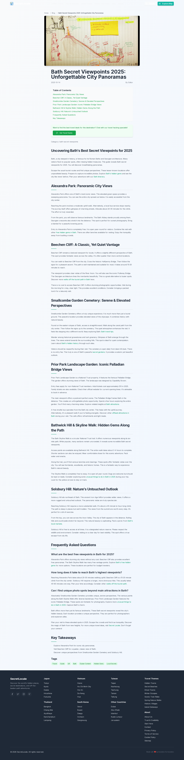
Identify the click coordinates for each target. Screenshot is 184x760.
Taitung (114, 697)
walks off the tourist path (116, 584)
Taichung (114, 690)
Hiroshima (48, 693)
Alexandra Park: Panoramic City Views (68, 94)
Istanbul (114, 713)
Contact (147, 727)
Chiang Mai (48, 710)
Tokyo (46, 683)
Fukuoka (47, 697)
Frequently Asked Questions (64, 115)
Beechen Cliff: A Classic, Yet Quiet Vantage (70, 98)
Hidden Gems (99, 664)
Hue (79, 697)
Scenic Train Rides (102, 4)
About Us (148, 717)
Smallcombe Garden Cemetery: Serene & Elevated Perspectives (78, 101)
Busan (79, 710)
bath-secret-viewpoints (68, 142)
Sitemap (147, 741)
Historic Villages (150, 704)
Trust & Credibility (151, 720)
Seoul (79, 707)
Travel (54, 664)
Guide (62, 664)
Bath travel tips (107, 332)
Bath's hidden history (70, 343)
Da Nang (80, 693)
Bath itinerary (99, 177)
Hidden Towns (57, 4)
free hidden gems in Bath (66, 232)
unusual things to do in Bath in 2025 (100, 477)
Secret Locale (114, 625)
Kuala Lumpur (116, 717)
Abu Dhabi (115, 710)
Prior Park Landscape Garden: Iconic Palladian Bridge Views (77, 105)
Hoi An (80, 690)
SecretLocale (22, 3)
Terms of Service (151, 734)
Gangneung (82, 720)
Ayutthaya (48, 713)
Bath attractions (112, 404)
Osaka (46, 690)
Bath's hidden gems (114, 174)
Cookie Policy (149, 737)
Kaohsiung (115, 686)
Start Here (148, 724)
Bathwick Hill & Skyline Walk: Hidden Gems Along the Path (76, 108)
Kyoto (46, 686)
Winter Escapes (150, 693)
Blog (114, 4)
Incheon (80, 717)
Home (46, 13)
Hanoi (79, 683)
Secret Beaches (72, 4)
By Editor (129, 82)
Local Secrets (111, 664)
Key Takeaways (59, 118)
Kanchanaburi (49, 717)
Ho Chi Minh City (84, 686)
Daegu (80, 713)
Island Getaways (151, 707)
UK (69, 664)
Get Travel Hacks (66, 133)
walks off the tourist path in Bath (77, 279)
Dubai (113, 707)
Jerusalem (115, 720)
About (120, 4)
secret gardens (99, 352)
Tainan (113, 693)
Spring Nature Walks (152, 700)
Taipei (113, 683)
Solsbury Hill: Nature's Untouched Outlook (70, 111)
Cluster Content (85, 664)
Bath (74, 664)
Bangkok (47, 707)
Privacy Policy (150, 730)
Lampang (47, 720)
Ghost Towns (86, 4)
